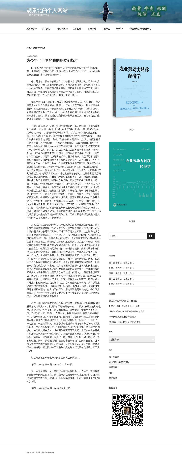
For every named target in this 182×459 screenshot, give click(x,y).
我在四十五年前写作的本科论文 (123, 300)
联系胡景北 (129, 262)
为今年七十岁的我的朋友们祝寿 (52, 60)
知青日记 (92, 28)
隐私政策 (113, 377)
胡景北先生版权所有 (45, 452)
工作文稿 (77, 28)
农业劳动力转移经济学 (119, 362)
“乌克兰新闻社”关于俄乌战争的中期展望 (126, 311)
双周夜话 (30, 28)
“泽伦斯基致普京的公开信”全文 (122, 316)
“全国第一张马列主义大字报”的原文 (124, 321)
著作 (111, 372)
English (119, 28)
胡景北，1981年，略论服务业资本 (124, 305)
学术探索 (46, 28)
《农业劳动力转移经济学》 (140, 28)
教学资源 (61, 28)
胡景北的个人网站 (47, 10)
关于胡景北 (114, 356)
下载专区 (106, 28)
